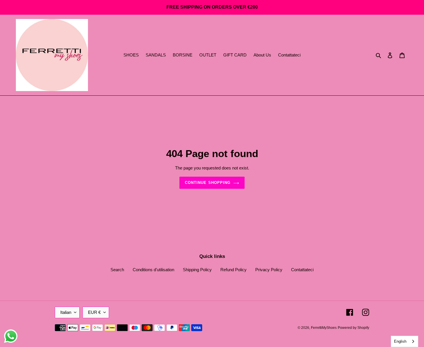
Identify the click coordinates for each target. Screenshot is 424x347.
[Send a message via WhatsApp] (11, 336)
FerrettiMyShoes (324, 328)
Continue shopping (207, 182)
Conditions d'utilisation (153, 269)
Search (117, 269)
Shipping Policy (197, 269)
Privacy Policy (268, 269)
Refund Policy (233, 269)
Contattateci (302, 269)
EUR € (94, 312)
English (400, 341)
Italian (65, 312)
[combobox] (404, 341)
